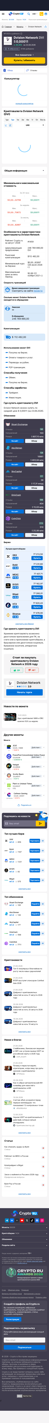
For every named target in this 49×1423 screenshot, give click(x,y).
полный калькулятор (24, 104)
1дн (7, 120)
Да (18, 670)
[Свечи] (10, 125)
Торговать (34, 841)
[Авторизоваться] (46, 14)
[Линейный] (6, 125)
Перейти (35, 904)
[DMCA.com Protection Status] (24, 1396)
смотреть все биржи (24, 624)
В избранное (13, 49)
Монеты (5, 1227)
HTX (15, 604)
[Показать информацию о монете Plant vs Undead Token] (43, 785)
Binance (16, 614)
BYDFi (15, 584)
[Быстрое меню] (41, 14)
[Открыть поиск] (29, 14)
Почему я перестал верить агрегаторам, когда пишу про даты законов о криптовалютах (28, 1068)
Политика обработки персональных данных (18, 1297)
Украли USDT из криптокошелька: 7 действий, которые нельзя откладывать (28, 1120)
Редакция (25, 1290)
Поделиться (45, 26)
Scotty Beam (18, 774)
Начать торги (24, 692)
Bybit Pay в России (12, 1184)
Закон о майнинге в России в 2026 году (21, 1174)
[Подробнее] (21, 34)
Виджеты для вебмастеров (12, 1294)
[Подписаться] (40, 823)
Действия (35, 747)
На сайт (14, 441)
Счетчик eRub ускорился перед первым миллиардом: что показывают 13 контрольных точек (28, 1102)
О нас (4, 1290)
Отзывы (33, 70)
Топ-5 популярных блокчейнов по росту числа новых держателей (27, 970)
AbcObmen (16, 448)
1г (32, 120)
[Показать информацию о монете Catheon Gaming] (43, 795)
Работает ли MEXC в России (16, 1156)
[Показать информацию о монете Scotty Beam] (43, 776)
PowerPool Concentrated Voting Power (29, 755)
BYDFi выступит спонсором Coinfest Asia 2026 (28, 981)
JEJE (15, 746)
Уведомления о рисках (32, 1294)
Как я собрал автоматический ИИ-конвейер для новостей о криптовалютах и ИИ (28, 1085)
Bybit (15, 565)
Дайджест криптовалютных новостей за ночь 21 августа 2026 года (27, 995)
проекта (38, 290)
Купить (37, 558)
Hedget (16, 765)
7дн (12, 120)
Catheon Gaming (20, 793)
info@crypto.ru (22, 1263)
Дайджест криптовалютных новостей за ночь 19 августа (25, 1022)
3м (22, 120)
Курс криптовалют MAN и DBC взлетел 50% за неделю (30, 719)
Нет (33, 670)
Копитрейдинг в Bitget (13, 1165)
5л (37, 120)
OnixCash (16, 495)
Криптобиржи (8, 1233)
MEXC (16, 574)
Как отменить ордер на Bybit (16, 1147)
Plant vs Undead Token (22, 784)
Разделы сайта (8, 1245)
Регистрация (12, 1319)
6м (28, 120)
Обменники (7, 1239)
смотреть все (24, 889)
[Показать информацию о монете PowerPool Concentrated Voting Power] (43, 757)
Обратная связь (14, 1290)
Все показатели (23, 55)
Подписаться (24, 1347)
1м (18, 120)
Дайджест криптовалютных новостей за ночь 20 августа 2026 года (28, 1009)
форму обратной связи (34, 1261)
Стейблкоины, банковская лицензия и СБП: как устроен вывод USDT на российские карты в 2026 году (28, 1051)
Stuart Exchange (19, 424)
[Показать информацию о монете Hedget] (43, 766)
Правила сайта (41, 1297)
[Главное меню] (3, 14)
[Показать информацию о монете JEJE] (43, 747)
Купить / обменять (24, 60)
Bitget (15, 594)
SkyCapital (16, 471)
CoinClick (16, 518)
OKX (15, 555)
